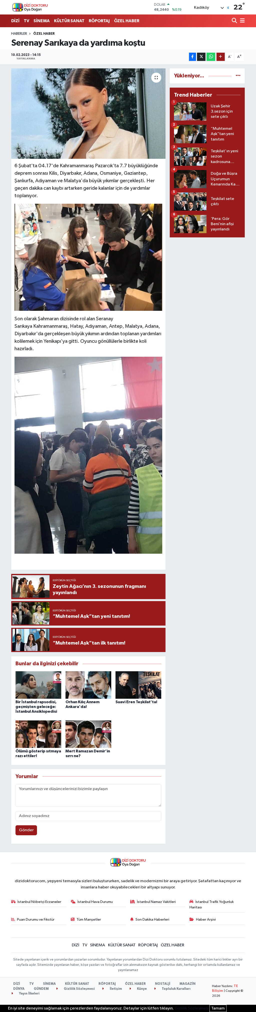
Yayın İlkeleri (29, 993)
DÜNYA (18, 989)
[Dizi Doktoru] (30, 7)
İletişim (115, 989)
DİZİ (15, 21)
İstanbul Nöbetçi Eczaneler (39, 902)
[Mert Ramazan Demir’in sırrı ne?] (88, 734)
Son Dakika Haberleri (152, 919)
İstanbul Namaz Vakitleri (156, 902)
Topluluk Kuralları (175, 989)
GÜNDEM (41, 989)
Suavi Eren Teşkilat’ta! (136, 702)
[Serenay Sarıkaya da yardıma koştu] (88, 113)
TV (26, 21)
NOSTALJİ (162, 984)
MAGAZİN (188, 984)
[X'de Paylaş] (201, 57)
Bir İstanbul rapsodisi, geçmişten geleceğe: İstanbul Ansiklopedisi (36, 706)
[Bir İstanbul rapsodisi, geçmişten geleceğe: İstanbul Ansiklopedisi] (38, 685)
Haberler (19, 33)
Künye (141, 989)
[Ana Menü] (241, 21)
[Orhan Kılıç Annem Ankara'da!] (88, 685)
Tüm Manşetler (88, 919)
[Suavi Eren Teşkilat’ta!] (138, 685)
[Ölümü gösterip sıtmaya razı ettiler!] (38, 734)
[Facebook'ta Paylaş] (192, 57)
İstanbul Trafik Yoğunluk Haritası (212, 904)
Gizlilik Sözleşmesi (79, 989)
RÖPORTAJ (99, 21)
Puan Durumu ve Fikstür (35, 919)
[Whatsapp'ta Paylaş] (210, 57)
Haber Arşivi (206, 919)
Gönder (26, 830)
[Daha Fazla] (220, 57)
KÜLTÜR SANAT (69, 21)
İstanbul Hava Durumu (95, 902)
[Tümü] (238, 76)
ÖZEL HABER (126, 21)
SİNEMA (42, 21)
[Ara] (235, 21)
